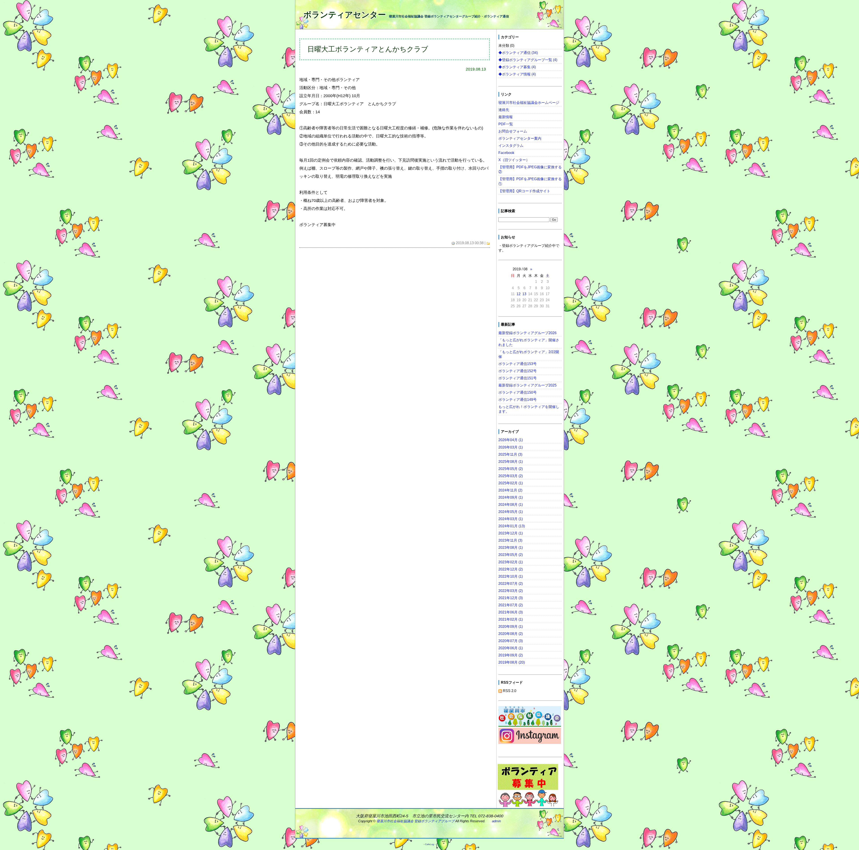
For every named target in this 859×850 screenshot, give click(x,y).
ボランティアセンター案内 (519, 138)
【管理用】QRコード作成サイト (524, 191)
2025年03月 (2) (510, 476)
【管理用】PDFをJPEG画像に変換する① (530, 181)
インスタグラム (510, 145)
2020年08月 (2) (510, 634)
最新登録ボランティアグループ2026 (527, 333)
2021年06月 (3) (510, 612)
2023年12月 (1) (510, 533)
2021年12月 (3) (510, 598)
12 (519, 294)
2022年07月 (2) (510, 583)
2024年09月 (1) (510, 497)
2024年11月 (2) (510, 490)
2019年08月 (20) (511, 662)
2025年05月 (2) (510, 469)
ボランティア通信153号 (517, 364)
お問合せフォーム (512, 131)
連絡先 (503, 110)
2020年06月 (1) (510, 648)
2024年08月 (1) (510, 504)
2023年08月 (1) (510, 547)
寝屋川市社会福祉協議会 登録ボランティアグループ (415, 821)
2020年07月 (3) (510, 641)
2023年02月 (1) (510, 562)
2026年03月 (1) (510, 447)
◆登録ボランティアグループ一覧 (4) (527, 60)
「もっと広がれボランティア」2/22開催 (528, 354)
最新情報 (505, 117)
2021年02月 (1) (510, 619)
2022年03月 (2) (510, 591)
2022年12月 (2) (510, 569)
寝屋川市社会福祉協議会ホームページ (528, 102)
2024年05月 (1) (510, 512)
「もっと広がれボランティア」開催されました (528, 342)
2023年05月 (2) (510, 555)
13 (524, 294)
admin (496, 821)
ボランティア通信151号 (517, 378)
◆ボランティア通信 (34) (518, 53)
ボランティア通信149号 (517, 399)
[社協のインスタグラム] (529, 736)
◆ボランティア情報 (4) (517, 74)
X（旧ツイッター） (513, 160)
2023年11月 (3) (510, 540)
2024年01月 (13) (511, 526)
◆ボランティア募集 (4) (517, 67)
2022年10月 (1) (510, 576)
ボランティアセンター (344, 14)
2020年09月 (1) (510, 626)
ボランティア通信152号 (517, 371)
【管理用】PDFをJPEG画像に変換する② (530, 169)
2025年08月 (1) (510, 461)
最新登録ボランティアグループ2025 (527, 385)
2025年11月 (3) (510, 454)
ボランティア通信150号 (517, 392)
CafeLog (429, 844)
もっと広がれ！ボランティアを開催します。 (528, 409)
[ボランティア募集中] (528, 785)
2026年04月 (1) (510, 440)
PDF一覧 (505, 124)
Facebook (506, 153)
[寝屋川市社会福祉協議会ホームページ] (529, 717)
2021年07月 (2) (510, 605)
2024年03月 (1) (510, 519)
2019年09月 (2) (510, 655)
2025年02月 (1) (510, 483)
